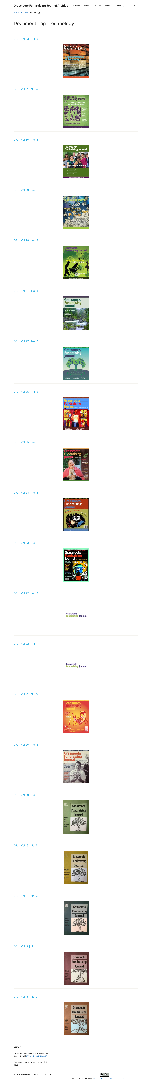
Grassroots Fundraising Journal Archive (41, 5)
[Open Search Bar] (135, 5)
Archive (98, 5)
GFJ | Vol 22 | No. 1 (26, 643)
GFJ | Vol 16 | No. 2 (26, 996)
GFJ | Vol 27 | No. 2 (26, 341)
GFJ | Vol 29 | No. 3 (26, 190)
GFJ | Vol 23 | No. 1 (26, 543)
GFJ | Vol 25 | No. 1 (26, 442)
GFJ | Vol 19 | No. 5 (26, 845)
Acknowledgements (122, 5)
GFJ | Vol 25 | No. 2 (26, 391)
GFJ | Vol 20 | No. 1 (26, 795)
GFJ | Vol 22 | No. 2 (26, 593)
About (107, 5)
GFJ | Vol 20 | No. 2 (26, 744)
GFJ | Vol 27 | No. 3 (26, 290)
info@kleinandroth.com (36, 1056)
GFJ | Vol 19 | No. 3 (26, 895)
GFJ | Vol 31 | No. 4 (26, 89)
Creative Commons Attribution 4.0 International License (116, 1078)
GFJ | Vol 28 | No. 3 (26, 240)
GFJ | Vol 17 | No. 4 (26, 946)
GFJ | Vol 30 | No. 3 (26, 139)
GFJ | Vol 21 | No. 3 (26, 694)
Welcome (76, 5)
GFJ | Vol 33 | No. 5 (26, 38)
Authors (87, 5)
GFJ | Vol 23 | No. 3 (26, 492)
